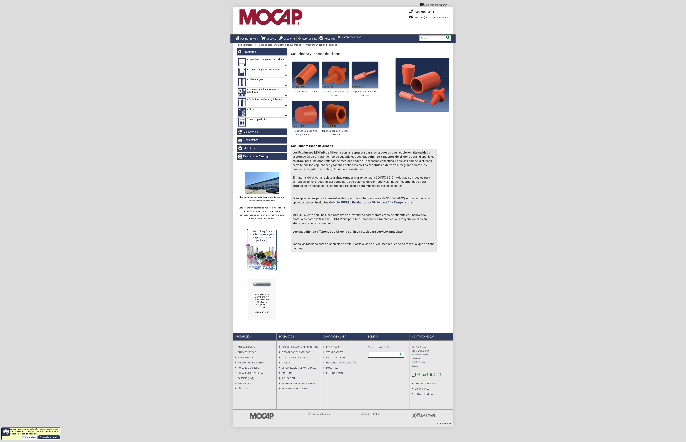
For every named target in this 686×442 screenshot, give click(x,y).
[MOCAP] (271, 17)
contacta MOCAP (425, 383)
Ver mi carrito (334, 352)
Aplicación (288, 378)
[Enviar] (401, 354)
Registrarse (333, 347)
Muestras (329, 38)
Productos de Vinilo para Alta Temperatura (382, 202)
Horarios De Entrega (250, 373)
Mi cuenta (289, 38)
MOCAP (447, 423)
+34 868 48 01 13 (426, 12)
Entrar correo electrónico (379, 347)
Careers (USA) (246, 378)
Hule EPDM (341, 202)
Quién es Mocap (247, 352)
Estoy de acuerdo (49, 437)
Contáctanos (251, 139)
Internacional (335, 373)
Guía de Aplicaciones (294, 357)
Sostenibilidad (246, 357)
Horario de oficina (249, 367)
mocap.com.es (431, 17)
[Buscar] (448, 38)
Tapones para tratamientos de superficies (279, 44)
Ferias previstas (424, 394)
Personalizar (29, 437)
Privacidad (244, 383)
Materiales (288, 373)
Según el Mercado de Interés (299, 383)
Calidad (287, 362)
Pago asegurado (336, 357)
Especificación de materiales (299, 367)
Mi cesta (271, 38)
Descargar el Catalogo (256, 156)
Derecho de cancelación (341, 362)
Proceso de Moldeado (295, 388)
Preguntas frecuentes (251, 362)
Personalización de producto (300, 347)
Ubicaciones (250, 131)
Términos (243, 388)
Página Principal (249, 38)
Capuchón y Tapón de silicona (321, 44)
